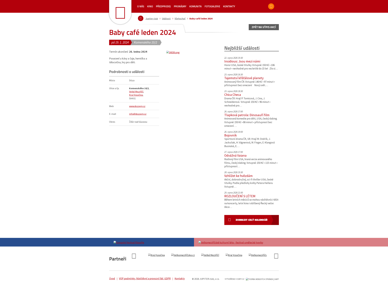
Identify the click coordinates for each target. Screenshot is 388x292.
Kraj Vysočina (136, 94)
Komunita (195, 6)
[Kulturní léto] (236, 242)
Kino (150, 6)
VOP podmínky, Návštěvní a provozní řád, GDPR (145, 278)
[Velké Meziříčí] (210, 255)
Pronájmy (180, 6)
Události (166, 18)
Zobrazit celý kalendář (251, 220)
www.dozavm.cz (137, 106)
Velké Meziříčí (136, 91)
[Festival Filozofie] (151, 242)
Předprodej (163, 6)
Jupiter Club (120, 12)
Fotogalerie (212, 6)
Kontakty (229, 6)
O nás (140, 6)
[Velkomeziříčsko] (183, 255)
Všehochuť (180, 18)
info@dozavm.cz (137, 113)
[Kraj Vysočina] (156, 255)
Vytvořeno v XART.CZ (234, 279)
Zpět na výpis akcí (264, 27)
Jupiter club (152, 18)
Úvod (112, 278)
